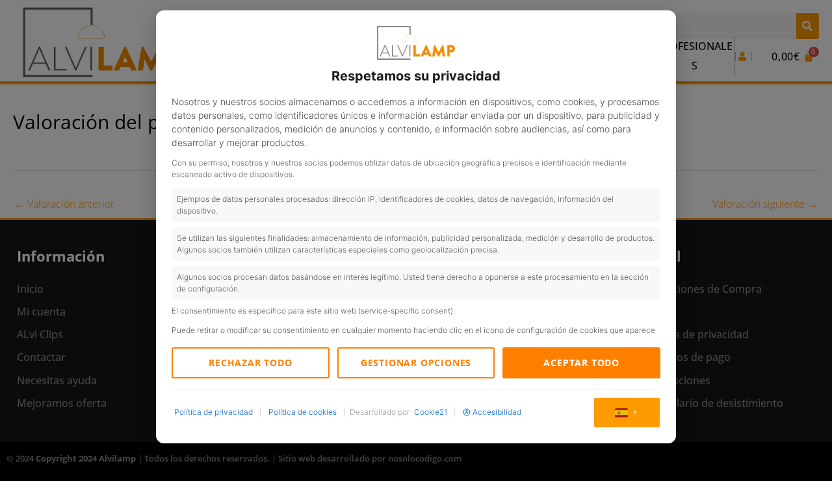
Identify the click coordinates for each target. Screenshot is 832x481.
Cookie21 (430, 412)
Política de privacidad (213, 412)
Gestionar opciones (416, 362)
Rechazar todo (250, 362)
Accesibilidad (497, 412)
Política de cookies (302, 412)
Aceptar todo (581, 362)
